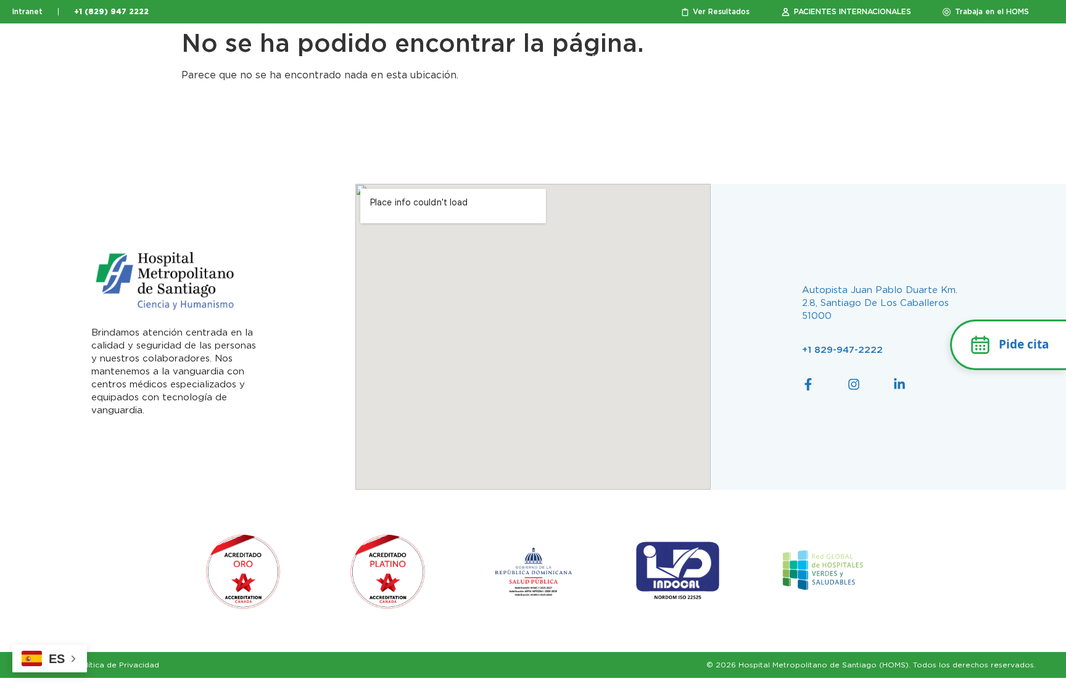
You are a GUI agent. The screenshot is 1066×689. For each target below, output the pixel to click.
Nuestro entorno (430, 58)
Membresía (777, 58)
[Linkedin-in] (899, 384)
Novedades (1000, 58)
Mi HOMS (926, 58)
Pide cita (1024, 344)
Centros (512, 58)
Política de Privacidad (117, 664)
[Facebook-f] (808, 384)
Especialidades (590, 58)
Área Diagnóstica (688, 58)
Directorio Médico (853, 58)
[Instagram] (854, 384)
